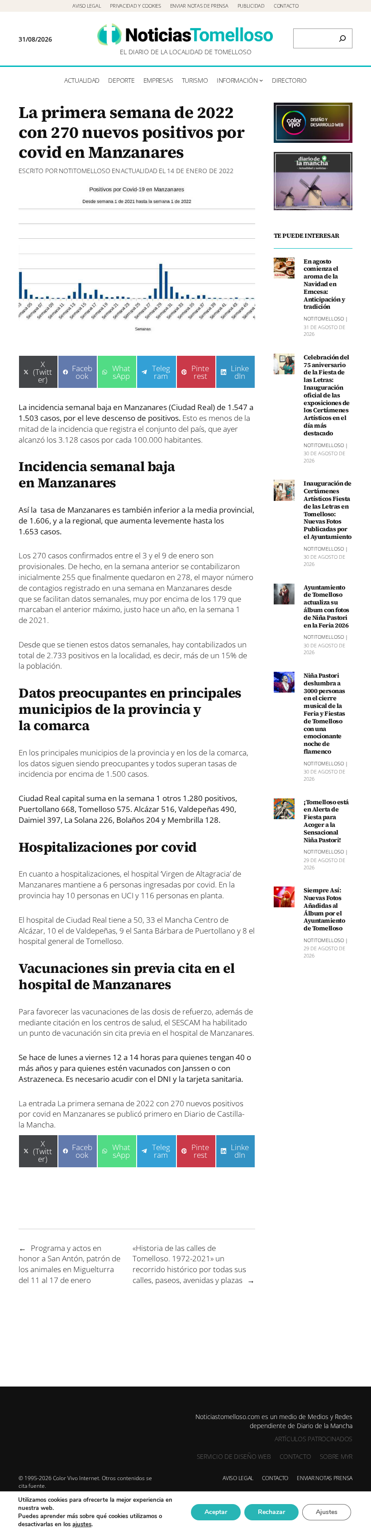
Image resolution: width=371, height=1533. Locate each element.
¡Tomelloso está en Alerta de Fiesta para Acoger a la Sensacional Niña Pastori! (326, 821)
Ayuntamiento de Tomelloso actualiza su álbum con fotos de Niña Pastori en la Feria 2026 (326, 606)
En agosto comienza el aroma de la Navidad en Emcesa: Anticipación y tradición (324, 284)
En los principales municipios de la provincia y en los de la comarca (133, 752)
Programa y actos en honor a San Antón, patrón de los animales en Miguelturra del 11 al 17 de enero (69, 1264)
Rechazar (271, 1512)
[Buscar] (342, 38)
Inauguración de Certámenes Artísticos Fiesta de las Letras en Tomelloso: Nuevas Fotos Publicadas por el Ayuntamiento (328, 510)
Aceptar (216, 1512)
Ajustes (327, 1512)
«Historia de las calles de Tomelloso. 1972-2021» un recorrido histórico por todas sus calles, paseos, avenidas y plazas (189, 1264)
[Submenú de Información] (261, 80)
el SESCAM (181, 1022)
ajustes (81, 1524)
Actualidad (139, 170)
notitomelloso (84, 170)
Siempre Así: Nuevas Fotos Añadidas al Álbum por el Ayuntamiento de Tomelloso (324, 909)
